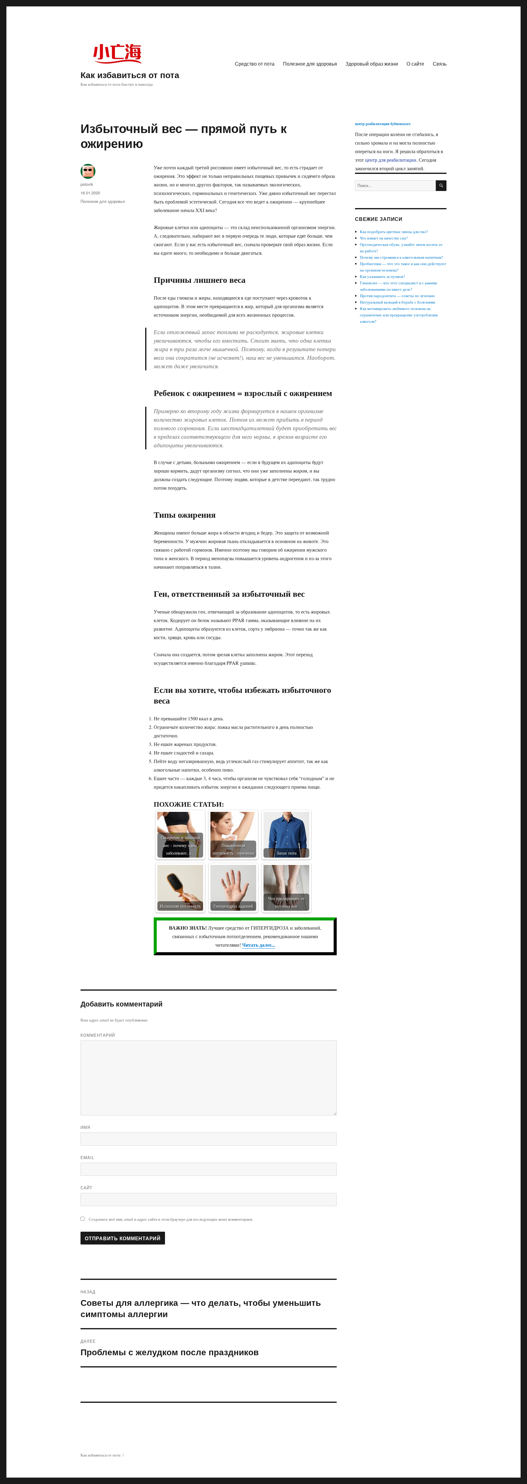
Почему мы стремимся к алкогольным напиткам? (401, 257)
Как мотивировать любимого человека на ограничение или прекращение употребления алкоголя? (399, 315)
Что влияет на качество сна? (384, 238)
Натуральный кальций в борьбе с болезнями (397, 302)
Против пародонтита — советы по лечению (397, 295)
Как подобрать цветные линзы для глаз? (394, 231)
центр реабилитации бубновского (382, 123)
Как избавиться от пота (130, 74)
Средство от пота (254, 63)
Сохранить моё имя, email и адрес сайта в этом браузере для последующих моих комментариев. (171, 1219)
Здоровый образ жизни (372, 63)
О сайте (415, 63)
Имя (85, 1127)
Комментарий (98, 1035)
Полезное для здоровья (310, 63)
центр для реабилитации (390, 160)
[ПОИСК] (441, 185)
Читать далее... (258, 944)
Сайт (86, 1187)
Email (87, 1157)
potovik (87, 184)
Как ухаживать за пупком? (382, 276)
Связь (439, 63)
